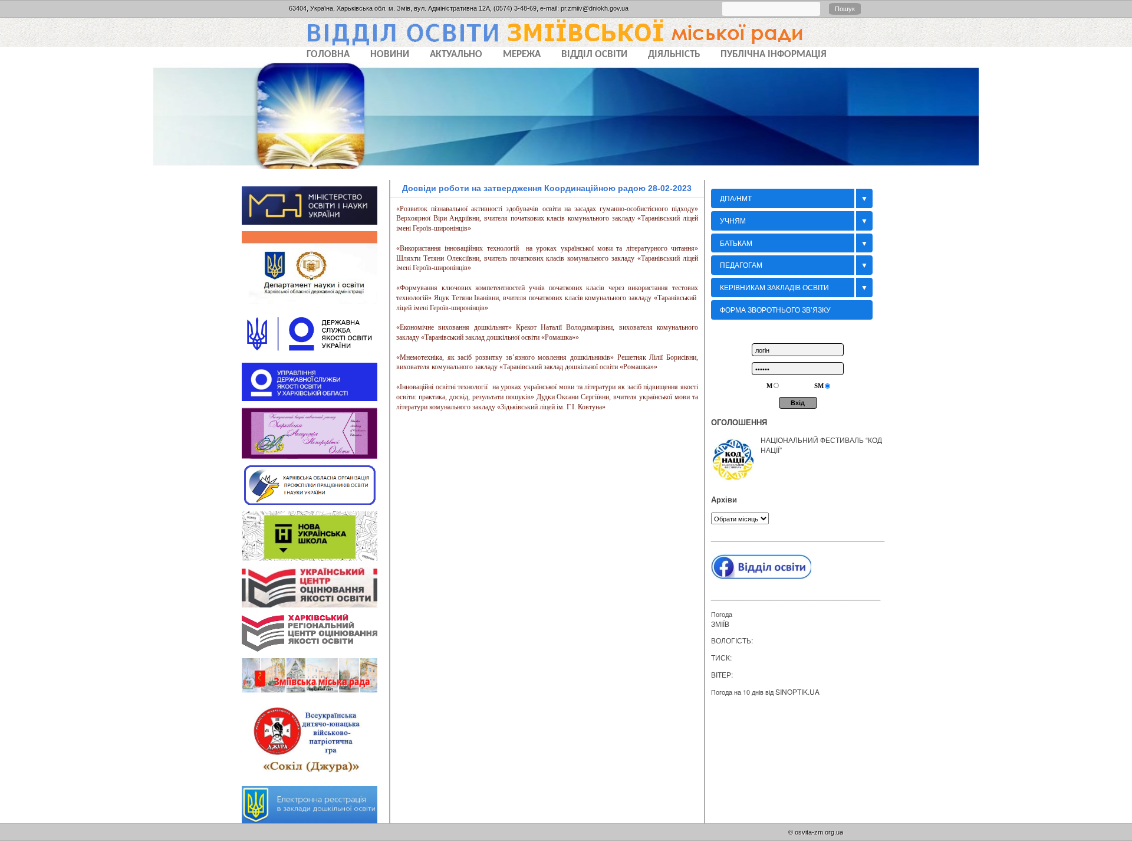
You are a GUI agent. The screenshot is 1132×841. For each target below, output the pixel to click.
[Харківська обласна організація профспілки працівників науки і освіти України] (315, 499)
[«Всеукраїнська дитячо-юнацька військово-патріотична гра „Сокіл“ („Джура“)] (315, 775)
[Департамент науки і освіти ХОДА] (315, 299)
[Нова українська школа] (315, 555)
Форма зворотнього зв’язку (775, 309)
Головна (328, 55)
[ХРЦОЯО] (315, 647)
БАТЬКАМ (736, 243)
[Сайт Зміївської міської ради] (315, 688)
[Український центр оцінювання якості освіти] (315, 602)
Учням (733, 220)
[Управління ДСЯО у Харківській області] (315, 395)
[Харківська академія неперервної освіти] (315, 453)
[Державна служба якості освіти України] (315, 351)
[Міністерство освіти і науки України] (315, 219)
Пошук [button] (845, 8)
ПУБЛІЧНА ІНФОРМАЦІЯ (773, 55)
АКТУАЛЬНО (456, 55)
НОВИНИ (389, 55)
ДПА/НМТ (736, 198)
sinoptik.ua (797, 691)
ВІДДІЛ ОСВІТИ (594, 55)
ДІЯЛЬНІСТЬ (674, 55)
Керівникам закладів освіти (774, 287)
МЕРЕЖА (522, 55)
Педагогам (741, 264)
